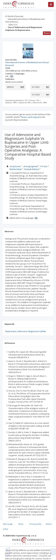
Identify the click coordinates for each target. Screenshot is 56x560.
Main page (8, 524)
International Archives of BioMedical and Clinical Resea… (25, 20)
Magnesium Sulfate (37, 331)
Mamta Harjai (16, 169)
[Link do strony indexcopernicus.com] (28, 540)
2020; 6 (12, 24)
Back (47, 33)
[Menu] (51, 4)
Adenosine (22, 331)
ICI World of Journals (14, 16)
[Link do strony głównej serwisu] (18, 4)
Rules (20, 524)
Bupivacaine (11, 331)
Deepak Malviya (31, 169)
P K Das (43, 166)
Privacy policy (35, 524)
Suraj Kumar (15, 166)
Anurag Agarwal (30, 166)
